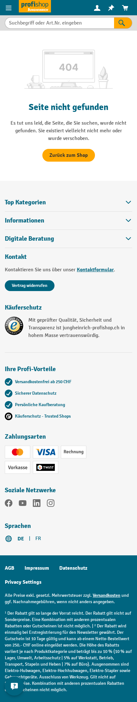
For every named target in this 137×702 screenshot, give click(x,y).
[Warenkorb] (125, 8)
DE (21, 539)
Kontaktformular (95, 270)
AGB (9, 568)
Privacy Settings (23, 582)
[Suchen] (123, 23)
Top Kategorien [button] (25, 202)
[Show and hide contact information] (14, 686)
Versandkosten (106, 595)
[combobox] (59, 23)
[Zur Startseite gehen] (35, 6)
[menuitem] (97, 8)
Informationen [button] (24, 220)
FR (38, 539)
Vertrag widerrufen (29, 285)
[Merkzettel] (111, 8)
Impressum (37, 568)
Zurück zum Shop (68, 155)
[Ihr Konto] (97, 7)
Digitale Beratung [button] (29, 239)
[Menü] (9, 7)
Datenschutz (73, 568)
